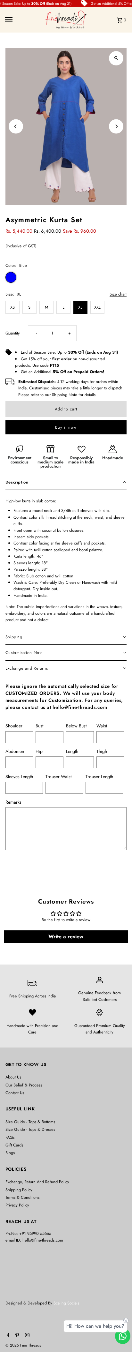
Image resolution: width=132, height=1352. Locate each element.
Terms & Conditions (22, 1197)
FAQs (9, 1137)
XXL (97, 307)
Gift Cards (14, 1145)
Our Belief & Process (23, 1085)
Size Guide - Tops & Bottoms (30, 1122)
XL (80, 307)
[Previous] (16, 126)
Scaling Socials (67, 1303)
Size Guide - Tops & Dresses (30, 1129)
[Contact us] (122, 1336)
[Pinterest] (16, 1335)
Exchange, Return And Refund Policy (37, 1182)
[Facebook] (7, 1335)
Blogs (10, 1153)
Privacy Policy (17, 1205)
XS (12, 307)
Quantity (12, 333)
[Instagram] (26, 1335)
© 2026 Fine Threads (23, 1345)
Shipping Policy (18, 1190)
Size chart (118, 294)
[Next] (116, 126)
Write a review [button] (65, 936)
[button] (66, 482)
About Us (13, 1077)
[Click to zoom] (116, 58)
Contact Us (14, 1093)
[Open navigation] (23, 20)
